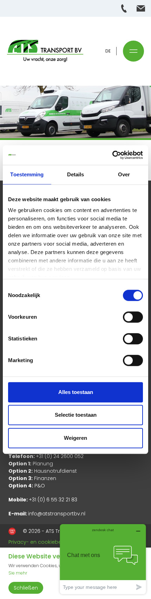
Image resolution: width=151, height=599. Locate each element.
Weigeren (75, 438)
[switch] (133, 317)
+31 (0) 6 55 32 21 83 (53, 499)
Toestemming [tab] (27, 174)
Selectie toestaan (76, 415)
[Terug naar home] (45, 51)
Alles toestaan (75, 392)
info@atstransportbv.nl (56, 513)
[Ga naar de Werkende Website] (12, 531)
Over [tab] (124, 174)
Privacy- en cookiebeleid (39, 541)
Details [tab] (75, 174)
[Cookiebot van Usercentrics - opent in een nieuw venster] (112, 155)
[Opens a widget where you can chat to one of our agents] (103, 559)
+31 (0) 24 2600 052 (60, 456)
